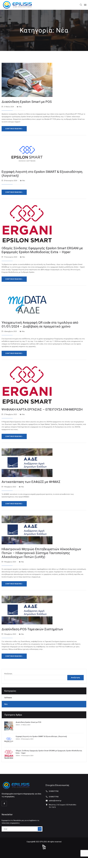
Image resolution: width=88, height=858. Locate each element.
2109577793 (53, 797)
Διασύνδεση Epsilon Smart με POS (27, 102)
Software (8, 697)
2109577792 (53, 791)
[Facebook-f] (4, 803)
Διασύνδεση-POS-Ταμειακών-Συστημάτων (32, 629)
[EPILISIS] (17, 5)
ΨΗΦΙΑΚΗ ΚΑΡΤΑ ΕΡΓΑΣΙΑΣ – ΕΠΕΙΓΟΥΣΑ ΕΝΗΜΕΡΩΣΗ (42, 409)
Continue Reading (13, 129)
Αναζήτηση (8, 674)
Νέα (20, 107)
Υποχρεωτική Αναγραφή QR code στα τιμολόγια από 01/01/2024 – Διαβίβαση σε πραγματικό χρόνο (40, 324)
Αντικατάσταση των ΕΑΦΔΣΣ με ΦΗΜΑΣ (31, 482)
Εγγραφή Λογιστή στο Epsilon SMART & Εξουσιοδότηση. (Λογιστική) (41, 736)
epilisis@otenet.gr (55, 801)
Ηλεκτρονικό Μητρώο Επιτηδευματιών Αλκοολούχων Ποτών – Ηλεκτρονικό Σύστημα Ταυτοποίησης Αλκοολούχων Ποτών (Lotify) (41, 553)
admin (18, 725)
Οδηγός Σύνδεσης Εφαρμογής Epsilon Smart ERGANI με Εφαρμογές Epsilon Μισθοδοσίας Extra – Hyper (42, 250)
